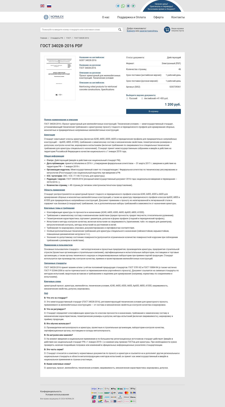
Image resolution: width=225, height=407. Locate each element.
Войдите (131, 31)
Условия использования (57, 394)
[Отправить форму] (119, 29)
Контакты (178, 17)
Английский (156, 98)
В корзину (153, 111)
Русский (133, 98)
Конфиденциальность (51, 391)
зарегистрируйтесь (148, 31)
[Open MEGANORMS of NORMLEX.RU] (128, 6)
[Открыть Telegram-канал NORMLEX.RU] (118, 6)
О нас (106, 17)
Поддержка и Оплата (131, 17)
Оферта (159, 17)
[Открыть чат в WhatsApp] (123, 6)
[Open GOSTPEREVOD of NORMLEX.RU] (133, 6)
